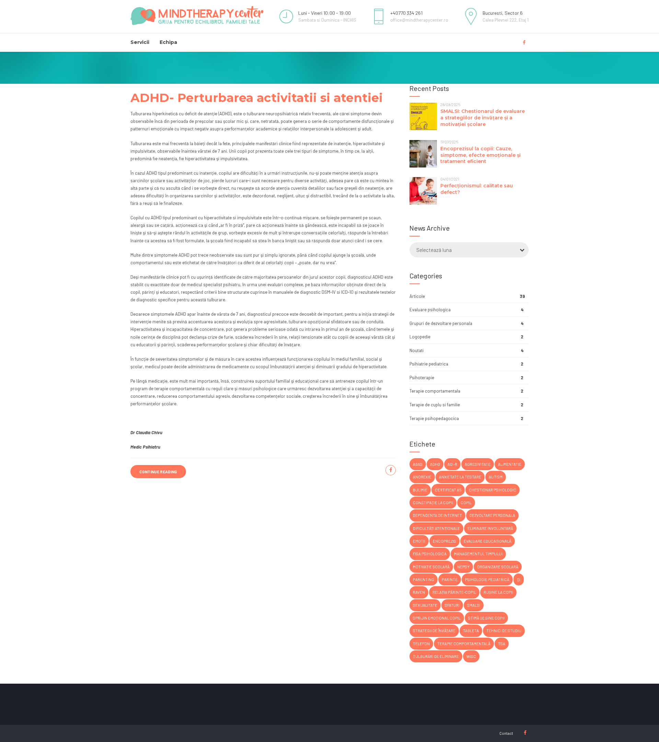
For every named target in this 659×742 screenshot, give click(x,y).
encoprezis (444, 541)
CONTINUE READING (158, 471)
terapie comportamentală (463, 643)
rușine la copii (498, 592)
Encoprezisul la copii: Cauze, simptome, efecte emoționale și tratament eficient (480, 155)
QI (518, 579)
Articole (417, 296)
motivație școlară (431, 567)
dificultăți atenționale (436, 528)
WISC (471, 656)
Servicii (139, 42)
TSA (501, 643)
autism (495, 477)
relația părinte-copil (454, 592)
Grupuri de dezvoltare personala (440, 323)
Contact (506, 733)
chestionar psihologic (492, 490)
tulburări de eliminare (436, 656)
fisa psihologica (430, 554)
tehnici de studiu (503, 630)
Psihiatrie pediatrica (428, 364)
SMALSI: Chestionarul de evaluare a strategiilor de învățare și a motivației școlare (482, 117)
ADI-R (452, 464)
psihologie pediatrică (487, 579)
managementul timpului (478, 554)
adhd (435, 464)
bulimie (420, 490)
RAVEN (419, 592)
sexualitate (425, 605)
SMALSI (473, 605)
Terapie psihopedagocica (434, 418)
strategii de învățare (434, 630)
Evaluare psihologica (430, 309)
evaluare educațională (487, 541)
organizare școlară (497, 567)
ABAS (418, 464)
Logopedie (419, 336)
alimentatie (509, 464)
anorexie (422, 477)
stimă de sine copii (486, 618)
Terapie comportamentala (434, 391)
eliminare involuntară (490, 528)
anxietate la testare (460, 477)
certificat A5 (448, 490)
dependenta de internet (437, 515)
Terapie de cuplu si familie (434, 404)
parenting (423, 579)
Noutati (416, 350)
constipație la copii (433, 502)
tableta (471, 630)
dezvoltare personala (492, 515)
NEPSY (463, 567)
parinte (450, 579)
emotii (419, 541)
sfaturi (452, 605)
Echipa (168, 42)
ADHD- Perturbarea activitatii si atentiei (256, 97)
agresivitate (477, 464)
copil (466, 502)
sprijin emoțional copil (437, 618)
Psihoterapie (421, 377)
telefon (421, 643)
